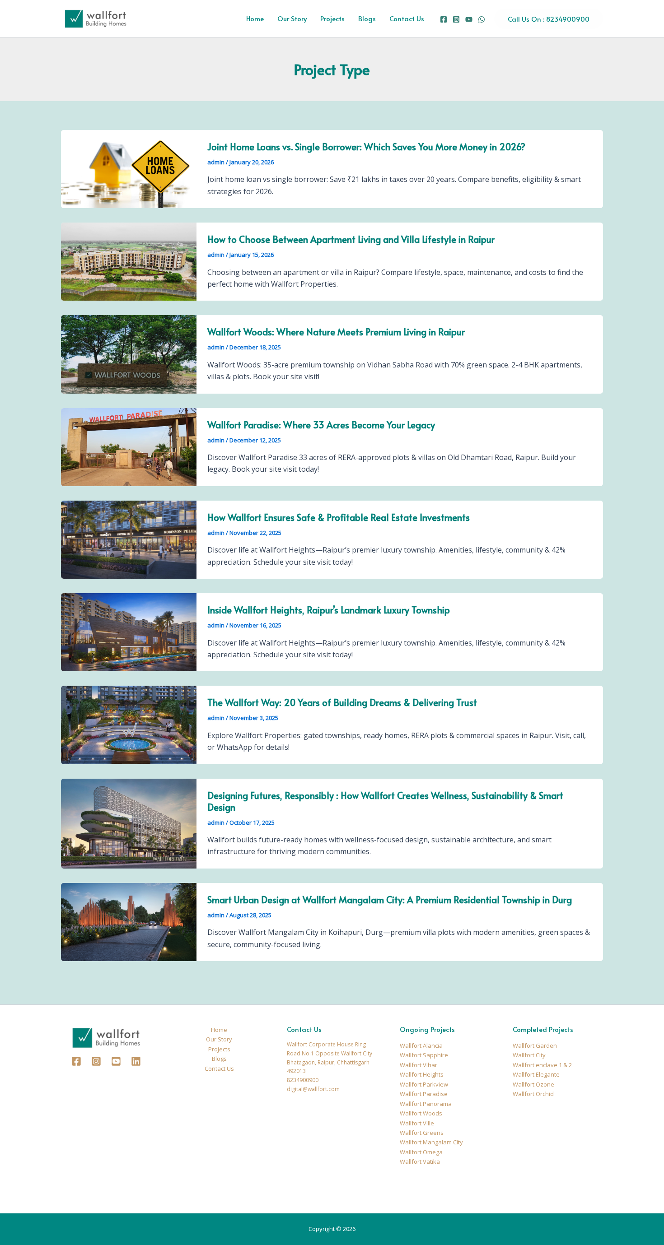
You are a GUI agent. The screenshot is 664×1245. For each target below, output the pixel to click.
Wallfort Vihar (418, 1065)
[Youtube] (116, 1061)
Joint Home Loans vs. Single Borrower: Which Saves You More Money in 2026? (366, 146)
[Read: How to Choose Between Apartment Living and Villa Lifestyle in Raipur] (128, 261)
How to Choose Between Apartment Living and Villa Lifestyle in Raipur (351, 239)
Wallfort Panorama (426, 1104)
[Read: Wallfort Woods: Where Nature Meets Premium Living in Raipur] (128, 353)
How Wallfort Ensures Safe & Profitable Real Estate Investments (338, 517)
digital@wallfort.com (313, 1089)
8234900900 (302, 1080)
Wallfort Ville (417, 1123)
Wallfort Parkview (424, 1084)
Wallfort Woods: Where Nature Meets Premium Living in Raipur (336, 331)
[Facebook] (443, 19)
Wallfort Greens (422, 1133)
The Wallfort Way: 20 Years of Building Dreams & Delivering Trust (342, 702)
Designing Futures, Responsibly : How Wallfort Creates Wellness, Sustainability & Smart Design (385, 801)
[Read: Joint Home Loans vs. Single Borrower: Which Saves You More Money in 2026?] (128, 168)
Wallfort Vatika (420, 1161)
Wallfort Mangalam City (431, 1142)
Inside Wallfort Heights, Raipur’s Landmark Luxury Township (328, 610)
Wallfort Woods (421, 1113)
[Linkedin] (136, 1061)
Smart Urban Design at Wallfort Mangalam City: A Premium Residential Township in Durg (389, 899)
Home (255, 18)
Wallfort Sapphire (424, 1055)
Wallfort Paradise (424, 1094)
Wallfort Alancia (421, 1045)
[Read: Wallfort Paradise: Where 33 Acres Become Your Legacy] (128, 446)
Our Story (292, 18)
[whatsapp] (481, 19)
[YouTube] (468, 19)
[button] (548, 19)
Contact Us (406, 18)
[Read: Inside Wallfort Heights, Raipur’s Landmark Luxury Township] (128, 631)
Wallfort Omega (421, 1152)
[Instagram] (456, 19)
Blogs (367, 18)
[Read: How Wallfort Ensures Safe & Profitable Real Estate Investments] (128, 539)
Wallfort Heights (422, 1074)
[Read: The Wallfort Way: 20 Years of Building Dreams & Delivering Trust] (128, 724)
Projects (332, 18)
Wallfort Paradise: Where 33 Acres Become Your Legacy (321, 424)
